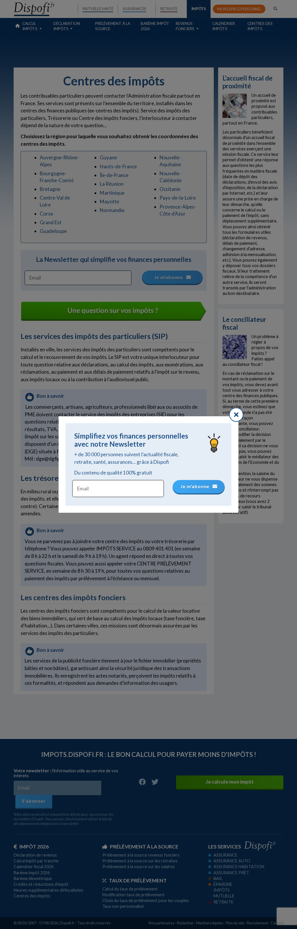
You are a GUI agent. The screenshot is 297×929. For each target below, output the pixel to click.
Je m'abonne (195, 486)
